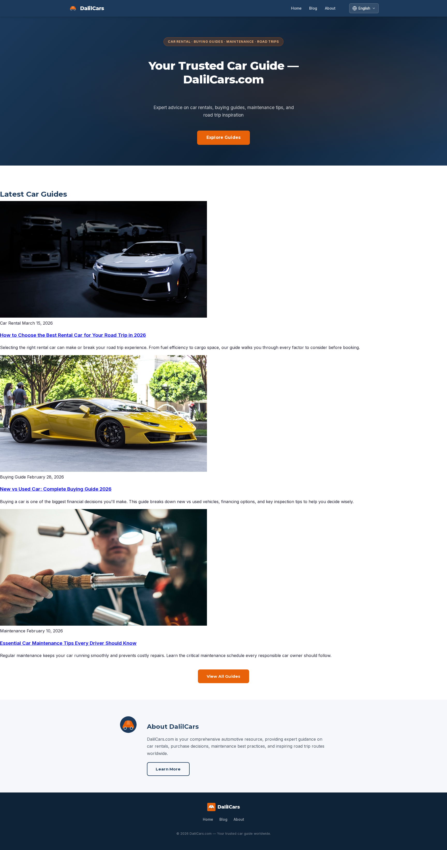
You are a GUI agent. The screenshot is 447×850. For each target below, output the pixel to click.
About (330, 8)
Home (296, 8)
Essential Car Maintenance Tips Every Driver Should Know (68, 643)
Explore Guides (223, 137)
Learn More (168, 769)
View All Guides (223, 676)
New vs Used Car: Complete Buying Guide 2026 (55, 489)
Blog (313, 8)
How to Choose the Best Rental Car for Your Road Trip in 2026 (73, 335)
